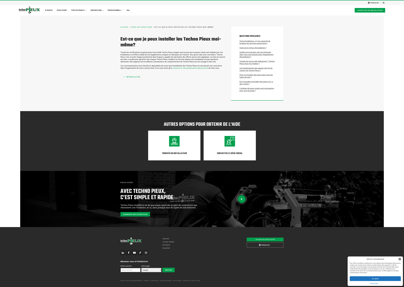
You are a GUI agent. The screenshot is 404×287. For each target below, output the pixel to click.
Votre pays (146, 266)
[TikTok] (140, 252)
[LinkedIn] (122, 252)
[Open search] (383, 3)
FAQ (128, 10)
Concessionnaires (165, 280)
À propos (49, 10)
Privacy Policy (374, 283)
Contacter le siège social (191, 280)
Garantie (166, 239)
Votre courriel (126, 266)
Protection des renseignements (131, 280)
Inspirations (96, 10)
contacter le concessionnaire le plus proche (190, 68)
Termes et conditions (151, 280)
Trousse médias (168, 242)
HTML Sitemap (177, 280)
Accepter (375, 279)
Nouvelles (166, 248)
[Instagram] (146, 252)
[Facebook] (128, 252)
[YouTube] (134, 252)
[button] (400, 259)
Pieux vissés (62, 10)
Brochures (166, 245)
